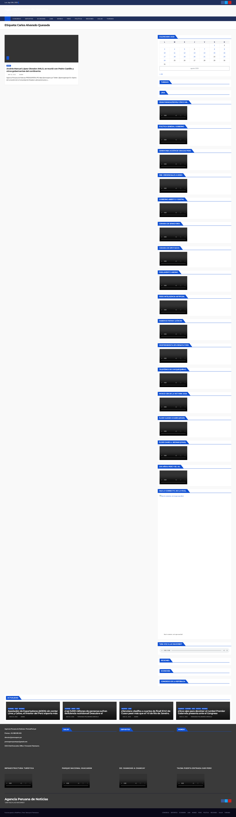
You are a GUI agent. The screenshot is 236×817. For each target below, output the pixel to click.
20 (194, 57)
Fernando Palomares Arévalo (88, 716)
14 (204, 53)
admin (21, 74)
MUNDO (60, 19)
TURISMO (110, 19)
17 (164, 57)
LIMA (51, 19)
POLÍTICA (78, 19)
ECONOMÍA (41, 19)
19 (184, 57)
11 (174, 53)
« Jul (161, 74)
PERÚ (69, 19)
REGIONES (89, 19)
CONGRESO (17, 19)
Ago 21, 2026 (127, 716)
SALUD (100, 19)
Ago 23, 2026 (13, 716)
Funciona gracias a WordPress (13, 812)
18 (174, 57)
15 (214, 53)
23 (224, 57)
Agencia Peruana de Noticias (26, 9)
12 (184, 53)
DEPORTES (29, 19)
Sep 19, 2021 (12, 74)
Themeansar (35, 812)
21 (204, 57)
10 (164, 53)
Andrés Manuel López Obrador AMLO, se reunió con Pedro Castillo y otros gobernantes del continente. (40, 69)
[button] (230, 19)
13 (194, 53)
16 (224, 53)
